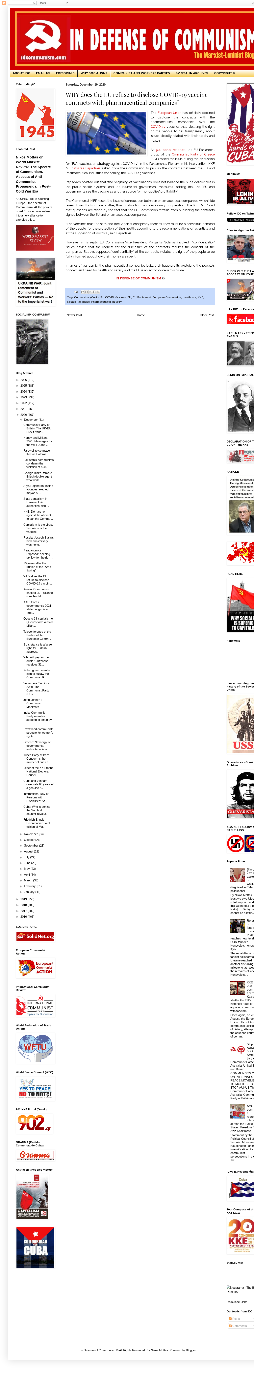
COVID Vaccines (115, 297)
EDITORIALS (65, 73)
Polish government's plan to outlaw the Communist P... (36, 673)
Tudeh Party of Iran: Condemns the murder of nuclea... (37, 758)
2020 (24, 414)
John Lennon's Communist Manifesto (32, 703)
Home (141, 315)
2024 (24, 391)
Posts (236, 1318)
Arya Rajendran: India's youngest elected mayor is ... (38, 489)
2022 (24, 403)
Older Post (207, 315)
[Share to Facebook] (94, 292)
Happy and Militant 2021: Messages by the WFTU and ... (37, 441)
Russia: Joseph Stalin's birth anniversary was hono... (38, 541)
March (28, 880)
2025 (24, 385)
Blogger (191, 1350)
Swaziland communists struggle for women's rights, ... (38, 732)
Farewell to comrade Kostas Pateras (36, 452)
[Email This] (83, 292)
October (29, 839)
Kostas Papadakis (78, 301)
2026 (24, 379)
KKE (200, 297)
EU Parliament (142, 297)
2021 (24, 408)
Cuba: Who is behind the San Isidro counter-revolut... (36, 810)
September (31, 845)
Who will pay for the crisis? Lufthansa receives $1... (36, 661)
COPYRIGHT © (224, 73)
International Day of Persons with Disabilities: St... (35, 797)
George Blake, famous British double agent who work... (38, 476)
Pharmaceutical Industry (106, 301)
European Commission (166, 297)
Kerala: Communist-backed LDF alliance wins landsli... (38, 592)
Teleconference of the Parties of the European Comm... (37, 635)
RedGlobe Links (237, 1302)
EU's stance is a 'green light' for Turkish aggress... (38, 648)
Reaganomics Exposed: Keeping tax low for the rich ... (38, 554)
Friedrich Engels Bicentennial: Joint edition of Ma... (36, 823)
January (29, 891)
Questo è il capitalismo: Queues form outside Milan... (38, 622)
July (27, 857)
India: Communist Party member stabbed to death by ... (37, 718)
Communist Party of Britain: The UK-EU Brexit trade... (37, 428)
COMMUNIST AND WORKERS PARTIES (141, 73)
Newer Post (74, 315)
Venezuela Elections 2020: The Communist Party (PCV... (36, 689)
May (27, 868)
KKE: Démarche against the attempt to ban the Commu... (38, 515)
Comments (239, 1325)
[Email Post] (75, 291)
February (30, 886)
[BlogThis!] (87, 292)
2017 (24, 911)
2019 (24, 899)
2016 (24, 916)
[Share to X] (90, 292)
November (31, 834)
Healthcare (189, 297)
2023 (24, 397)
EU (129, 297)
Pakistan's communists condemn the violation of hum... (38, 463)
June (27, 863)
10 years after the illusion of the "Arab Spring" (37, 567)
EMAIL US (43, 73)
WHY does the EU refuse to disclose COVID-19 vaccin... (37, 580)
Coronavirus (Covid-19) (89, 297)
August (29, 851)
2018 (24, 905)
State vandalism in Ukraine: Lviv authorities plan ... (36, 502)
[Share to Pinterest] (98, 292)
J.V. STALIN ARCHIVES (192, 73)
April (27, 874)
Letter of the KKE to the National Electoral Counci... (38, 771)
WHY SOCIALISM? (94, 73)
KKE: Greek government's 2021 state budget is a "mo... (37, 607)
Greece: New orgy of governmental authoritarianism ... (36, 745)
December (31, 419)
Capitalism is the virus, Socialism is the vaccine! (38, 528)
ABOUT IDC (21, 73)
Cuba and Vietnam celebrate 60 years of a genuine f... (38, 784)
